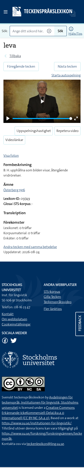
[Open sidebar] (5, 12)
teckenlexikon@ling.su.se (45, 444)
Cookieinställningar (16, 324)
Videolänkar (14, 140)
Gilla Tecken (52, 296)
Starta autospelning (66, 75)
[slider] (42, 118)
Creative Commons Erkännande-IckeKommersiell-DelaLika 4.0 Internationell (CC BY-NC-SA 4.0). (38, 412)
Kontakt (8, 314)
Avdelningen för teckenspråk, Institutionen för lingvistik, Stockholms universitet (40, 402)
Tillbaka (15, 56)
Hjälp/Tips (75, 34)
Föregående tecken (21, 66)
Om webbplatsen (14, 319)
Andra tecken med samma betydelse (30, 247)
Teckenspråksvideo (58, 302)
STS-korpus (52, 291)
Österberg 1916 (14, 190)
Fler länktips (53, 309)
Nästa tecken (67, 66)
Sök (60, 31)
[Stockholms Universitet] (42, 359)
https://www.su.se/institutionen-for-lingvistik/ (37, 423)
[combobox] (32, 31)
